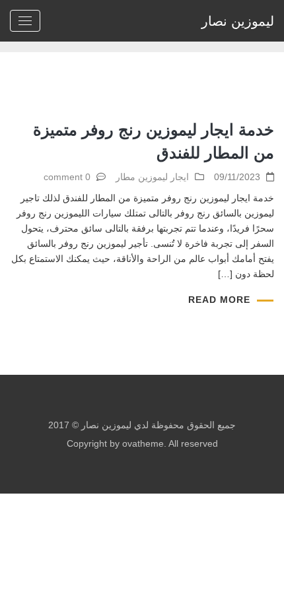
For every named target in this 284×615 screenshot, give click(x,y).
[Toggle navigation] (25, 21)
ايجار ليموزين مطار (152, 177)
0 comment (67, 177)
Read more (219, 299)
